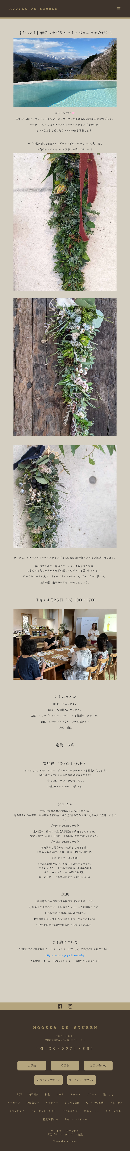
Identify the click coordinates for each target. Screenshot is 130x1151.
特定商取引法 (50, 1119)
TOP (19, 1094)
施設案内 (33, 1094)
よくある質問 (72, 1102)
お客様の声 (32, 1102)
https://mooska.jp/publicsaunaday (65, 955)
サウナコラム (113, 1111)
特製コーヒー (91, 1111)
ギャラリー (51, 1102)
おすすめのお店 (95, 1102)
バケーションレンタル (43, 1111)
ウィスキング (70, 1111)
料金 (47, 1094)
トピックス (116, 1102)
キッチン (75, 1094)
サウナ (60, 1094)
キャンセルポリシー (75, 1119)
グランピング (16, 1111)
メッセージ (13, 1102)
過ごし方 (108, 1094)
